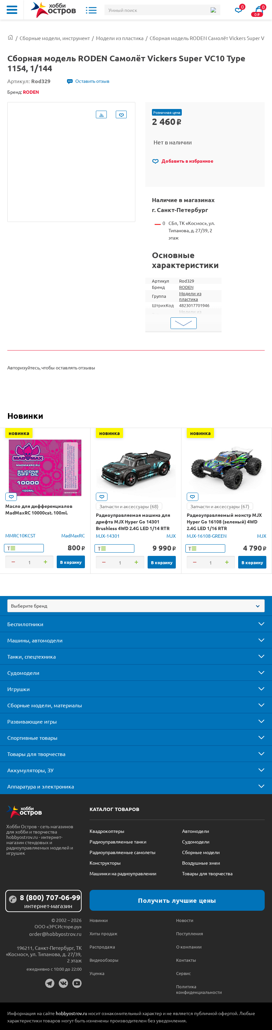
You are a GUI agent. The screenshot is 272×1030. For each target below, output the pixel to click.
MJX (171, 535)
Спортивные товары (32, 737)
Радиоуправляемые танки (118, 841)
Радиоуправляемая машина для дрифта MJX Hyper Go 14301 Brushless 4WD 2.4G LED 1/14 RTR (133, 521)
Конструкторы (105, 863)
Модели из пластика (190, 296)
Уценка (97, 973)
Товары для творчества (36, 753)
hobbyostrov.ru (71, 1013)
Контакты (186, 960)
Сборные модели (201, 852)
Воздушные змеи (201, 863)
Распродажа (102, 946)
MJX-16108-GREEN (207, 535)
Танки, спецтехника (31, 656)
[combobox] (136, 605)
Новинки (25, 415)
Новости (184, 920)
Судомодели (23, 672)
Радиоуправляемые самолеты (123, 852)
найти (213, 10)
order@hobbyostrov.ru (55, 934)
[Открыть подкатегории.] (257, 624)
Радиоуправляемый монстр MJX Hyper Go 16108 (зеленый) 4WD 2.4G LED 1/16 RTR (224, 521)
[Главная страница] (10, 38)
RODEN (186, 287)
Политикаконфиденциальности (197, 989)
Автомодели (195, 831)
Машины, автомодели (35, 640)
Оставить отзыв (92, 81)
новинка (19, 433)
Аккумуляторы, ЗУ (30, 770)
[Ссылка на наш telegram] (49, 983)
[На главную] (53, 10)
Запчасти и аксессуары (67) (219, 506)
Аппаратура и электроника (40, 786)
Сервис (183, 973)
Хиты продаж (103, 933)
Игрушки (18, 688)
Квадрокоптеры (107, 831)
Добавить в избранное (187, 161)
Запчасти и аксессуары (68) (129, 506)
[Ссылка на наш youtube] (77, 983)
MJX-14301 (108, 535)
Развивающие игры (32, 721)
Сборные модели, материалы (44, 705)
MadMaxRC (73, 535)
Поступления (189, 933)
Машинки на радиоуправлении (123, 873)
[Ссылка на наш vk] (63, 983)
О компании (189, 946)
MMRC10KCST (20, 535)
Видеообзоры (104, 960)
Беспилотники (25, 624)
